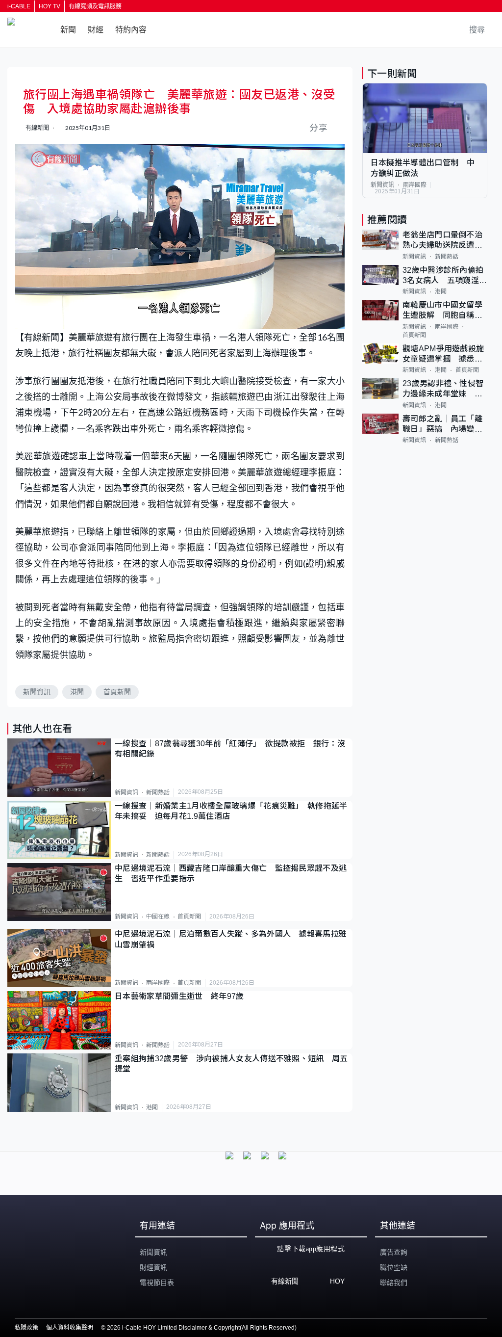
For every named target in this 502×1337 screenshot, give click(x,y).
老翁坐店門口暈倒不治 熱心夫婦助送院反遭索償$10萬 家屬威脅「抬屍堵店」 (444, 241)
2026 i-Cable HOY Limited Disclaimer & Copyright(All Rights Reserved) (202, 1327)
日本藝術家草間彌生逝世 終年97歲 (179, 996)
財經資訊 (153, 1267)
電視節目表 (157, 1282)
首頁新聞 (117, 691)
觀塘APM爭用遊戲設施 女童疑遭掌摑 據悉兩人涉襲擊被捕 (444, 354)
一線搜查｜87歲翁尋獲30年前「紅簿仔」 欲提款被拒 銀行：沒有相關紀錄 (230, 748)
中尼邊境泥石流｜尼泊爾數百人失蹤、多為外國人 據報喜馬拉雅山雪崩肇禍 (231, 939)
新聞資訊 (36, 691)
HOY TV (49, 6)
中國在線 (158, 916)
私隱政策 (26, 1327)
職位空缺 (393, 1267)
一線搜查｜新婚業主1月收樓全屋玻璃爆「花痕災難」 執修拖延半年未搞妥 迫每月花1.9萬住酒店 (231, 811)
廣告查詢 (393, 1252)
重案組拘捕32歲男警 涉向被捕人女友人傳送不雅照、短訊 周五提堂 (231, 1063)
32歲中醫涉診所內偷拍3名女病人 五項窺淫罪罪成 (444, 276)
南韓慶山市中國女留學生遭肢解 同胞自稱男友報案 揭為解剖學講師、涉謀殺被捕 (442, 311)
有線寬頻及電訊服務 (95, 6)
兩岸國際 (158, 982)
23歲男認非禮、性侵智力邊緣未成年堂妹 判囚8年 (443, 389)
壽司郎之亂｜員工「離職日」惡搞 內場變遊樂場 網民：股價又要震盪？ (442, 425)
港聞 (77, 691)
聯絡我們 (393, 1282)
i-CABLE (18, 6)
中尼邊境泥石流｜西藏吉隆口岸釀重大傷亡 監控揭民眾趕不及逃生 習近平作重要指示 (231, 873)
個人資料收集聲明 (69, 1327)
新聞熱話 (158, 792)
